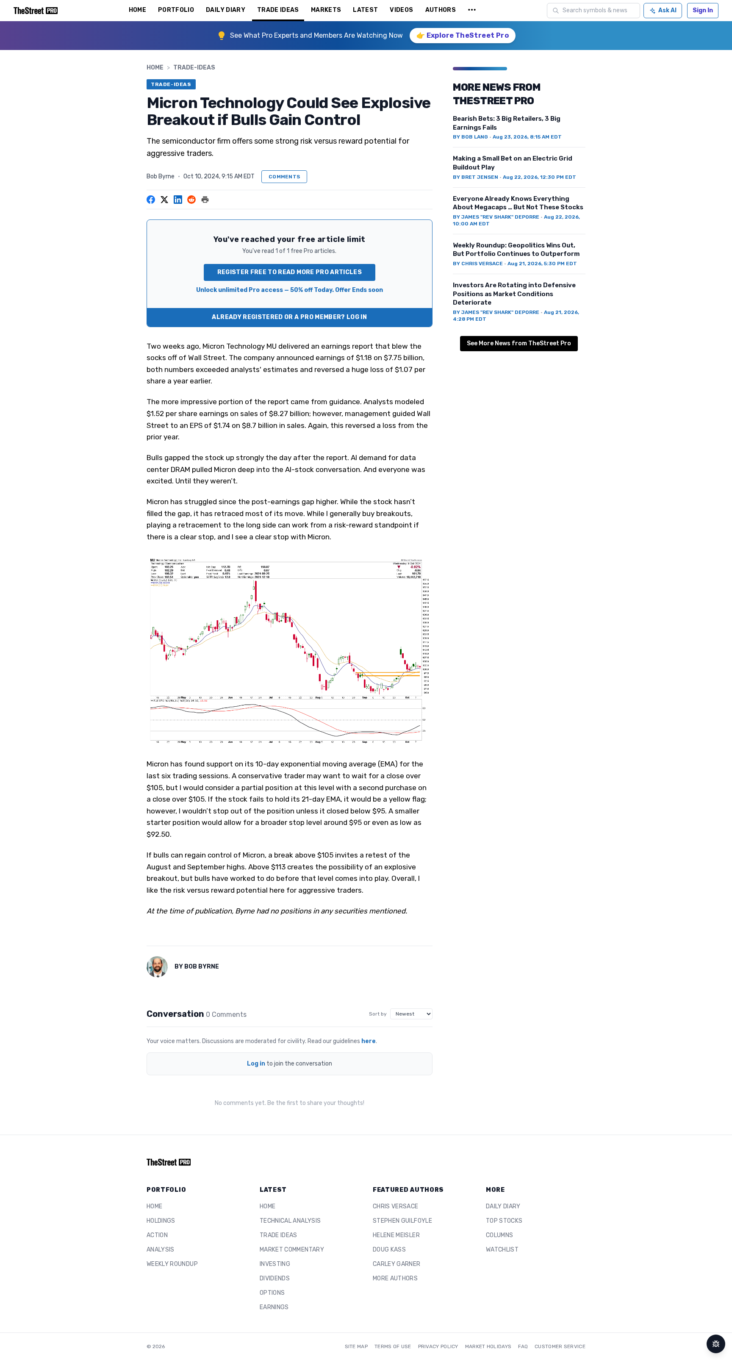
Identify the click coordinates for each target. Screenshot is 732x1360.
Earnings (274, 1307)
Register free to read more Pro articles (289, 272)
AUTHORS (440, 10)
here (368, 1041)
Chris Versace (396, 1206)
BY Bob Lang (470, 137)
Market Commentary (292, 1249)
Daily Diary (503, 1206)
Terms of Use (392, 1346)
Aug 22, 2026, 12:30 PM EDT (539, 177)
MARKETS (326, 10)
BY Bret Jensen (475, 177)
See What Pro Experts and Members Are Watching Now (316, 35)
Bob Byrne (161, 176)
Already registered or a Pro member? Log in (289, 317)
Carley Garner (397, 1264)
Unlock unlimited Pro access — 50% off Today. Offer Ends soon (289, 290)
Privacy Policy (438, 1346)
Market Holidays (488, 1346)
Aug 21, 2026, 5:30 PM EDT (542, 263)
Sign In (703, 10)
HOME (137, 10)
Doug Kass (389, 1249)
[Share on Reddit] (191, 199)
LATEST (365, 10)
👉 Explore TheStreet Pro (462, 35)
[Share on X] (164, 199)
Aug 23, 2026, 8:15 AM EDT (527, 137)
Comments (284, 177)
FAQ (523, 1346)
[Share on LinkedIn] (178, 199)
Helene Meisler (396, 1235)
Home (155, 67)
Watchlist (502, 1249)
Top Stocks (504, 1220)
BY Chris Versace (478, 263)
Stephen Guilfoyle (402, 1220)
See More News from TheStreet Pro (519, 343)
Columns (499, 1235)
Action (157, 1235)
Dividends (275, 1278)
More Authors (395, 1278)
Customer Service (560, 1346)
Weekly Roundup (172, 1264)
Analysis (161, 1249)
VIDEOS (401, 10)
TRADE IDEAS (278, 10)
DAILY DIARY (225, 10)
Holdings (161, 1220)
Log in (256, 1063)
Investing (275, 1264)
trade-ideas (194, 67)
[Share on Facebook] (151, 199)
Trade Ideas (278, 1235)
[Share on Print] (205, 199)
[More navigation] (472, 10)
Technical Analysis (290, 1220)
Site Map (356, 1346)
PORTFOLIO (176, 10)
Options (272, 1292)
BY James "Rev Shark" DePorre (496, 217)
